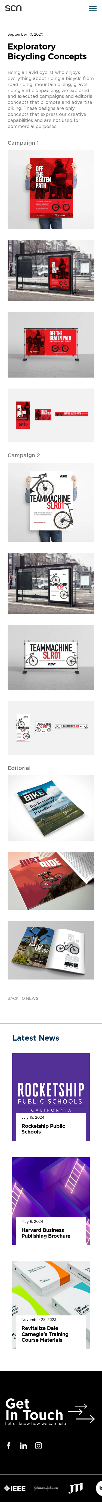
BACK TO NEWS (23, 999)
